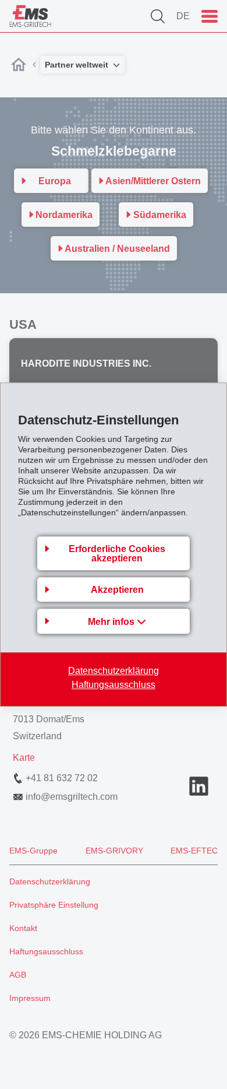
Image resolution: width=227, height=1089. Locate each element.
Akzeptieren (117, 590)
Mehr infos (112, 622)
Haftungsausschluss (113, 685)
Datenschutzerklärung (113, 671)
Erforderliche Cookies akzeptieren (117, 553)
